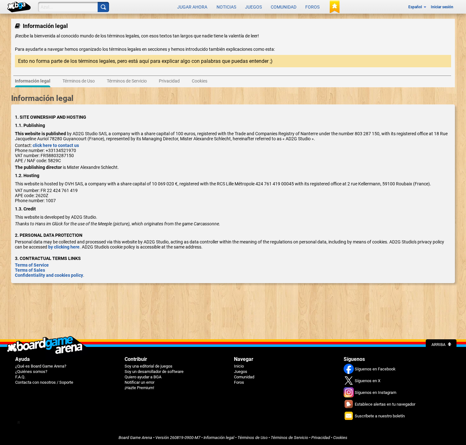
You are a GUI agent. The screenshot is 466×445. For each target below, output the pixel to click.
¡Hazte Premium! (139, 387)
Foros (312, 7)
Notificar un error (139, 382)
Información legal (219, 437)
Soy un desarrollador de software (154, 371)
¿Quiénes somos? (31, 371)
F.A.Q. (20, 377)
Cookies (340, 437)
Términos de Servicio (289, 437)
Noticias (226, 7)
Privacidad (320, 437)
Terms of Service (32, 265)
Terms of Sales (30, 270)
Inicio (239, 366)
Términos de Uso (252, 437)
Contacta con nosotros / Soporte (44, 382)
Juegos (253, 7)
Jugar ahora (192, 7)
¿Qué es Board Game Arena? (40, 366)
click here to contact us (56, 145)
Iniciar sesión (442, 7)
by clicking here (64, 246)
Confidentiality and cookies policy (49, 275)
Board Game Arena (135, 437)
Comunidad (283, 7)
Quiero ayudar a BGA (143, 377)
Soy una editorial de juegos (148, 366)
